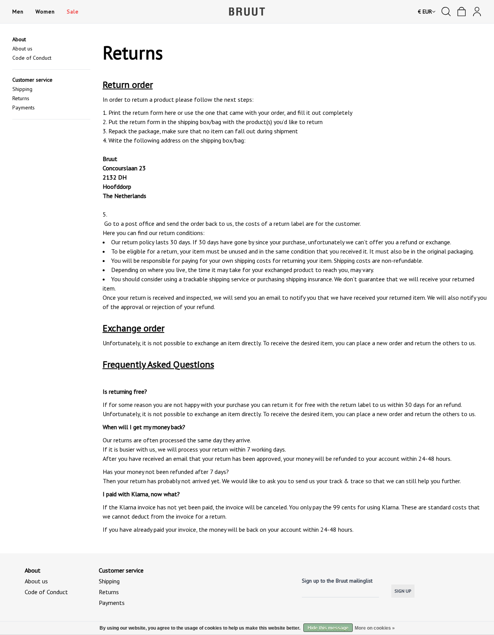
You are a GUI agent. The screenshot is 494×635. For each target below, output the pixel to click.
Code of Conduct (31, 57)
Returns (20, 98)
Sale (72, 11)
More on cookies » (375, 628)
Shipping (22, 89)
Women (45, 11)
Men (17, 11)
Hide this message (328, 628)
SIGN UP (402, 591)
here (170, 112)
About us (22, 48)
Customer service (32, 79)
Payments (23, 107)
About (19, 39)
